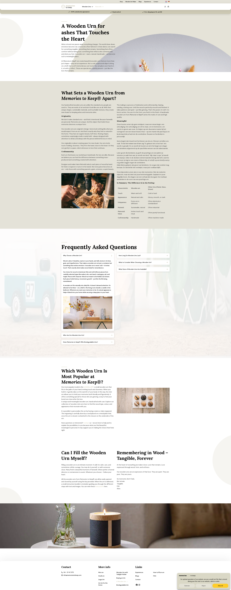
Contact (86, 423)
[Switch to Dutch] (166, 1)
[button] (87, 7)
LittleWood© (88, 387)
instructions (99, 486)
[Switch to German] (169, 1)
